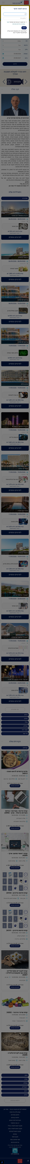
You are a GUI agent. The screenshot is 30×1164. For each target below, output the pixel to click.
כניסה (24, 28)
